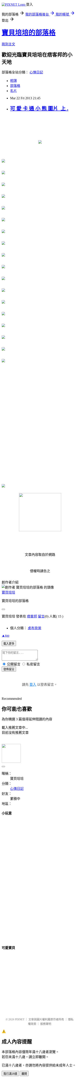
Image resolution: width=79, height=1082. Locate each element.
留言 (41, 616)
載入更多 (8, 643)
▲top (5, 635)
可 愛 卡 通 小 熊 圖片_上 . (39, 108)
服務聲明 (45, 1023)
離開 (24, 1073)
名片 (13, 91)
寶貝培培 (8, 592)
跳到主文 (8, 44)
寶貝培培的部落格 (29, 32)
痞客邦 (32, 616)
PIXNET (19, 1019)
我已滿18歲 (10, 1073)
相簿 (13, 80)
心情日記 (36, 72)
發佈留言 (8, 669)
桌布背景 (34, 628)
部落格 (15, 86)
